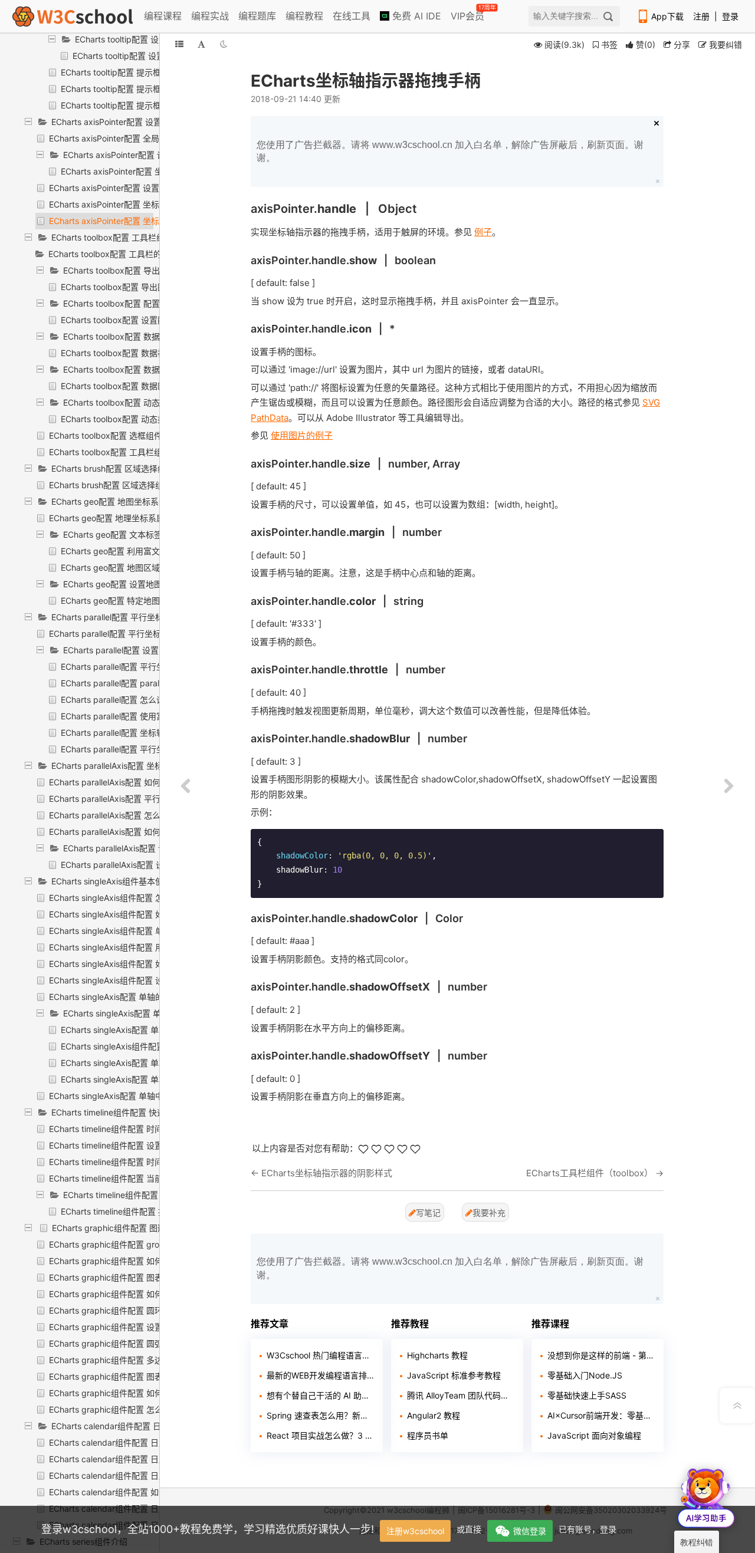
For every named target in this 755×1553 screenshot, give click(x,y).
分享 (680, 45)
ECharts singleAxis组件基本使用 (111, 881)
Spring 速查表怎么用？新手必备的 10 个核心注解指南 (320, 1415)
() (645, 45)
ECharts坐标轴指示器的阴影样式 (326, 1173)
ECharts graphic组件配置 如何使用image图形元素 (142, 1261)
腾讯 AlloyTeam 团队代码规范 (460, 1395)
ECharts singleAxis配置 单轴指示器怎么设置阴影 (151, 1063)
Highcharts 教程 (437, 1355)
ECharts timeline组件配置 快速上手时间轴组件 (137, 1112)
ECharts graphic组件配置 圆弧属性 (114, 1343)
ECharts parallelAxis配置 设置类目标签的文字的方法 (158, 865)
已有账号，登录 (587, 1529)
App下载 (667, 16)
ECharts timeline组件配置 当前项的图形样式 (130, 1178)
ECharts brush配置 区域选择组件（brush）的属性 (142, 485)
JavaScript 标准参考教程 (454, 1375)
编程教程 (304, 16)
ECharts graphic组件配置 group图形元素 (125, 1244)
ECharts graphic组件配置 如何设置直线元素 (130, 1393)
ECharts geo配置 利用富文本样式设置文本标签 (147, 551)
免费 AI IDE (415, 16)
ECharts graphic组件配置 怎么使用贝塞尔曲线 (135, 1409)
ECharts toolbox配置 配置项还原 (124, 303)
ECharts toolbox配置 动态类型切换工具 (136, 402)
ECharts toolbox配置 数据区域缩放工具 (136, 369)
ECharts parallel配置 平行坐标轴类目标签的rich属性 (157, 749)
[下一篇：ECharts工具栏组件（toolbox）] (728, 786)
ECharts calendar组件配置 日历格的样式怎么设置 (141, 1475)
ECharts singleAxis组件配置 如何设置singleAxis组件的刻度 (158, 914)
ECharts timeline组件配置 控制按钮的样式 (140, 1195)
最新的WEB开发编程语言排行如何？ (320, 1375)
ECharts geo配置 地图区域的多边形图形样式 (143, 567)
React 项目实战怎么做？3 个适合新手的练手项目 (320, 1435)
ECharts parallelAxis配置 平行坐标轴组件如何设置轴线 (150, 799)
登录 (730, 16)
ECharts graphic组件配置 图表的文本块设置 (130, 1277)
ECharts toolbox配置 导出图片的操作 (132, 270)
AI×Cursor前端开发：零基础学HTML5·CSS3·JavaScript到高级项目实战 (601, 1415)
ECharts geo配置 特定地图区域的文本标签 (139, 600)
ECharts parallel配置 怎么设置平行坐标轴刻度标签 (154, 700)
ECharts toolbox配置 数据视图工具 (128, 336)
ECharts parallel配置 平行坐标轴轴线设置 (137, 667)
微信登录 (529, 1531)
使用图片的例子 (302, 435)
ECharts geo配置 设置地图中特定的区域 (137, 584)
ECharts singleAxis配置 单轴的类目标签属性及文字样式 (151, 997)
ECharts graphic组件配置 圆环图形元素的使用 (135, 1310)
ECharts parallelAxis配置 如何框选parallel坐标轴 (139, 782)
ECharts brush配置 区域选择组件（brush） (131, 468)
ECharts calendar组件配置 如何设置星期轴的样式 (141, 1492)
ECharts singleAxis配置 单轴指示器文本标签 (143, 1030)
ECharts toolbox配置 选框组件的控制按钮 (126, 435)
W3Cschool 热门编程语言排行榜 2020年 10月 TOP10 (320, 1355)
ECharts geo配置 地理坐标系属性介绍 (119, 518)
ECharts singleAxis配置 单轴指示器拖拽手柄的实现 (155, 1079)
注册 (701, 16)
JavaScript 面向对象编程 (594, 1435)
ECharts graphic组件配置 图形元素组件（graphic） (148, 1228)
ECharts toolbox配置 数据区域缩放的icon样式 (146, 386)
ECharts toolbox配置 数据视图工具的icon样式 (146, 353)
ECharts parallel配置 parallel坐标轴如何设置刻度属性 (159, 683)
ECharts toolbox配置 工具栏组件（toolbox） (134, 237)
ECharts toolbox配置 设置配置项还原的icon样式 (150, 320)
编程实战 (210, 16)
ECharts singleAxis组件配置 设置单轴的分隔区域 (139, 980)
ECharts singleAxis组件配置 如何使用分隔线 (131, 964)
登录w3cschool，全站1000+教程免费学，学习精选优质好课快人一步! (207, 1529)
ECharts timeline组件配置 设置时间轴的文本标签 (139, 1145)
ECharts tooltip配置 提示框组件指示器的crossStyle (156, 105)
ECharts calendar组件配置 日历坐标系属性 (128, 1442)
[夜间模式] (224, 44)
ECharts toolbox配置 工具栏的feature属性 (127, 254)
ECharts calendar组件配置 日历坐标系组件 (131, 1426)
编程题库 (257, 16)
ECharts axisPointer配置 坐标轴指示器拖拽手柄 (137, 221)
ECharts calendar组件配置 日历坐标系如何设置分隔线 (149, 1459)
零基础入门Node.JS (584, 1375)
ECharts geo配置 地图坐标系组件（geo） (128, 501)
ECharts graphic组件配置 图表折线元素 (122, 1376)
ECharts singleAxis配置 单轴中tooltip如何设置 (135, 1096)
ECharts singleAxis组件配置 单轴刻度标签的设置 (139, 931)
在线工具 (351, 16)
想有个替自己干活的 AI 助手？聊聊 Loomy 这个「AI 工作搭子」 (320, 1395)
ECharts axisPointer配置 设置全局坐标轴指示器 (139, 122)
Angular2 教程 (433, 1415)
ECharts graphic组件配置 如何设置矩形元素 (130, 1294)
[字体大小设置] (201, 44)
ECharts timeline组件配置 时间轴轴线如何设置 (135, 1129)
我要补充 (488, 1212)
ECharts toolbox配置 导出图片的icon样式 (138, 287)
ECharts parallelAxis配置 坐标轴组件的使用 (131, 766)
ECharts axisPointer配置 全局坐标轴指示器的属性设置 (149, 138)
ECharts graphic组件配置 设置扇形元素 (122, 1327)
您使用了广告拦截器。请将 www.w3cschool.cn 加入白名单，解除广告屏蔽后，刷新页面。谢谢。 (450, 151)
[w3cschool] (72, 16)
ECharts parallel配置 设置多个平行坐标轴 (139, 650)
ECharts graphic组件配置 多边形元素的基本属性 (139, 1360)
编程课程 (163, 16)
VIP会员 (468, 13)
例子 (483, 232)
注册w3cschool (415, 1531)
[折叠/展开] (179, 44)
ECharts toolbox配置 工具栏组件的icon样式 (130, 452)
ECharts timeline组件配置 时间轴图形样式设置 (135, 1162)
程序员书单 (427, 1435)
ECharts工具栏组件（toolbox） (589, 1173)
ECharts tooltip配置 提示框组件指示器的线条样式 (152, 72)
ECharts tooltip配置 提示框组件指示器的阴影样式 (152, 89)
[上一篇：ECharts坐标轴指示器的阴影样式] (185, 786)
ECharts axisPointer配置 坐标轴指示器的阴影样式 (141, 204)
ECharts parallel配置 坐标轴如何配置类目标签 (146, 733)
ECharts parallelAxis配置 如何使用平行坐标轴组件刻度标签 (158, 832)
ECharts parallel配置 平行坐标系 (111, 617)
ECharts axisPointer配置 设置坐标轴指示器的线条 (141, 188)
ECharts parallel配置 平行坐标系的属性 (121, 634)
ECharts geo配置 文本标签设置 (121, 534)
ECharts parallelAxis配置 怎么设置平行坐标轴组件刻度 (150, 815)
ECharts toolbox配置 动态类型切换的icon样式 (146, 419)
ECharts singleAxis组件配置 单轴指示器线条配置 (151, 1046)
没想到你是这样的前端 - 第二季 (601, 1355)
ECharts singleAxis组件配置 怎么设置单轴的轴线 (139, 898)
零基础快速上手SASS (586, 1395)
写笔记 (428, 1212)
